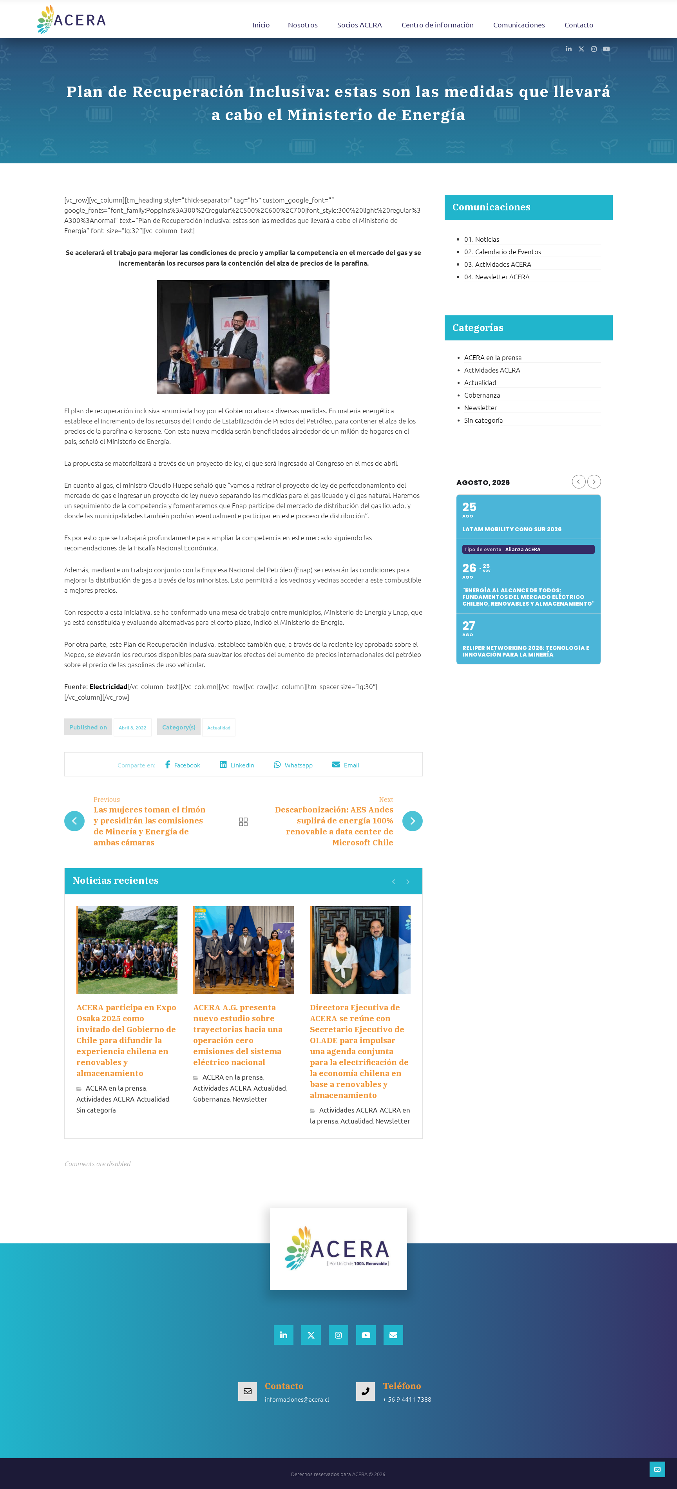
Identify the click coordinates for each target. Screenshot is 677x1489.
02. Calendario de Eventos (502, 251)
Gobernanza (211, 1099)
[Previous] (394, 882)
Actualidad (218, 727)
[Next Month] (594, 481)
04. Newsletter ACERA (497, 276)
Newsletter (249, 1099)
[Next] (407, 882)
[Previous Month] (579, 481)
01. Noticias (481, 239)
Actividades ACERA (105, 1099)
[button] (569, 48)
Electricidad (108, 686)
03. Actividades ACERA (497, 264)
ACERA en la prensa (116, 1088)
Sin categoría (96, 1109)
